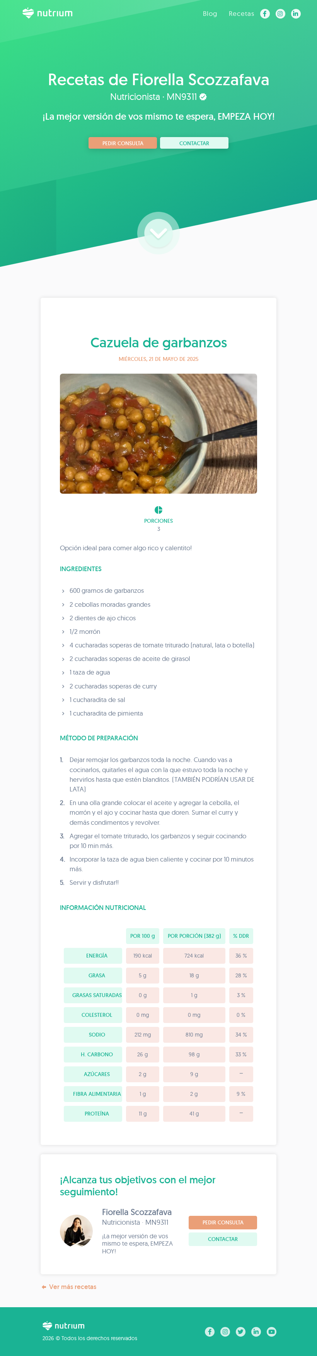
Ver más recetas (72, 1286)
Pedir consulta (122, 143)
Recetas (241, 13)
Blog (210, 13)
